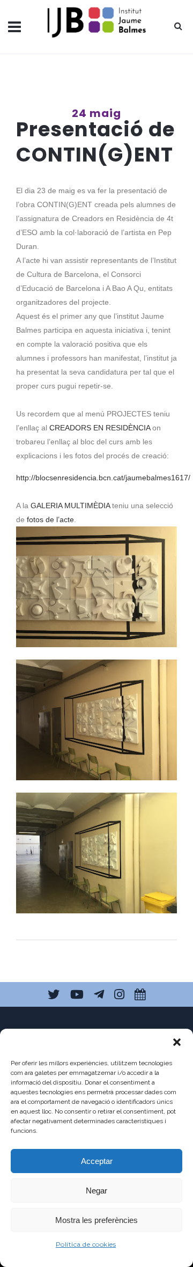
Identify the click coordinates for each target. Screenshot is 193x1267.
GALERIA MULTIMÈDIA (70, 505)
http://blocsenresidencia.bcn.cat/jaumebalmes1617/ (103, 477)
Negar (96, 1190)
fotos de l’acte (50, 519)
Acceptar (97, 1161)
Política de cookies (86, 1244)
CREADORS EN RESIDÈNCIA (99, 427)
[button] (177, 1042)
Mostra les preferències (96, 1220)
